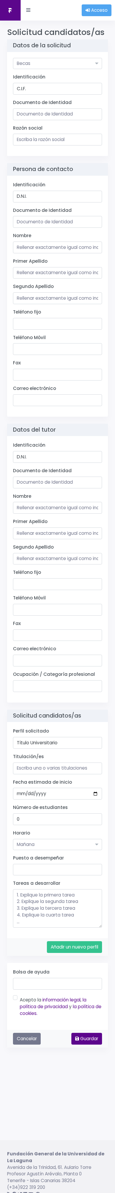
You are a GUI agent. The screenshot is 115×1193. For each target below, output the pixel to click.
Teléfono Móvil (29, 337)
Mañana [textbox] (25, 844)
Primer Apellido (30, 261)
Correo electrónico (34, 388)
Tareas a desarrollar (36, 883)
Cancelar (27, 1039)
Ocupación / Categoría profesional (54, 674)
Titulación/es (28, 756)
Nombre (22, 235)
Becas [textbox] (23, 63)
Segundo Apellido (33, 286)
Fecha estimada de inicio (42, 782)
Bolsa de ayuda (31, 972)
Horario (21, 833)
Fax (17, 363)
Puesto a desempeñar (38, 858)
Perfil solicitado (31, 731)
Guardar (88, 1039)
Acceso (99, 10)
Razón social (27, 128)
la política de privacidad (53, 1003)
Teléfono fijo (27, 312)
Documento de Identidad (42, 102)
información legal (61, 1000)
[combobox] (57, 63)
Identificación (29, 77)
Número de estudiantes (40, 807)
